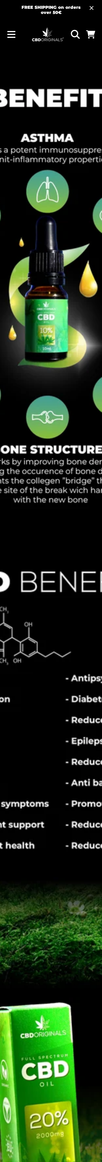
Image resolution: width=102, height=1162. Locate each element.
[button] (11, 34)
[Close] (91, 8)
